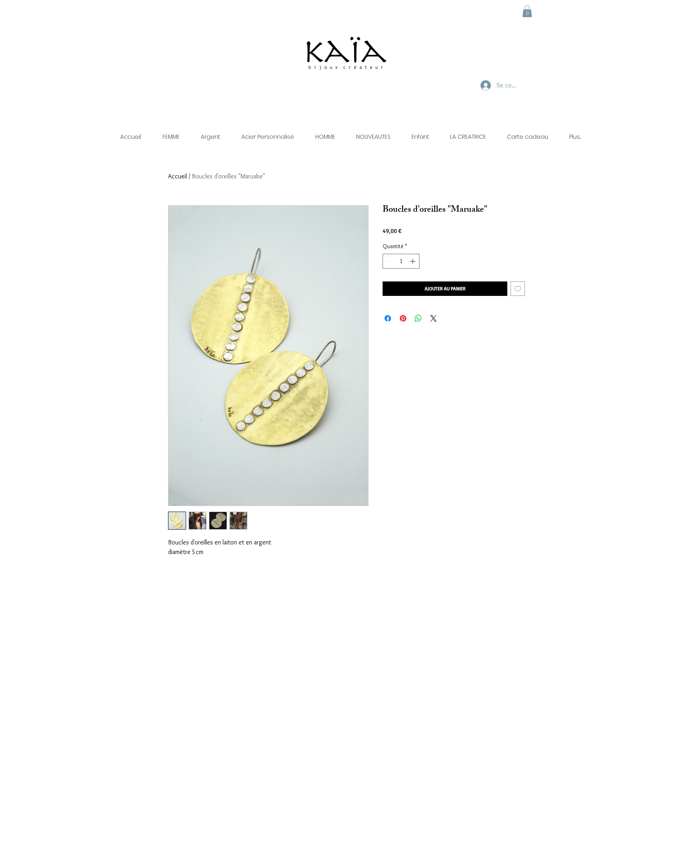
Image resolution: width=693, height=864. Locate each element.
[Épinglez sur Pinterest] (403, 318)
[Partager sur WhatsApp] (418, 318)
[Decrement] (389, 261)
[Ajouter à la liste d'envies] (518, 288)
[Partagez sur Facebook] (388, 318)
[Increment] (413, 261)
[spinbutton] (401, 261)
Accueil (177, 176)
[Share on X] (433, 318)
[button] (527, 11)
